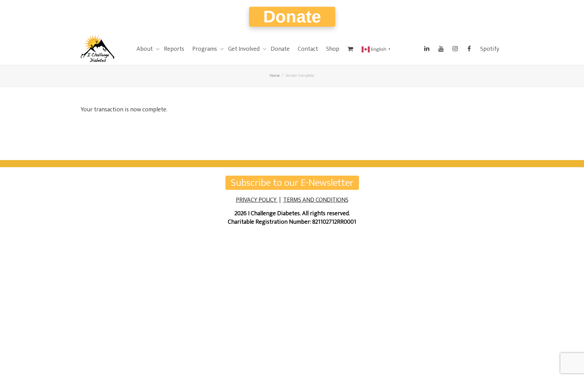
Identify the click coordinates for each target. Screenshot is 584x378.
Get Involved (244, 49)
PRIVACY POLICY (257, 200)
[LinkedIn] (426, 49)
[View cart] (350, 49)
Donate (292, 16)
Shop (332, 49)
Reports (174, 49)
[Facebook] (469, 49)
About (145, 49)
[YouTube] (441, 49)
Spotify (489, 49)
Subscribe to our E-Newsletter (292, 183)
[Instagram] (455, 49)
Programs (205, 49)
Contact (308, 49)
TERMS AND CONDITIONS (315, 200)
